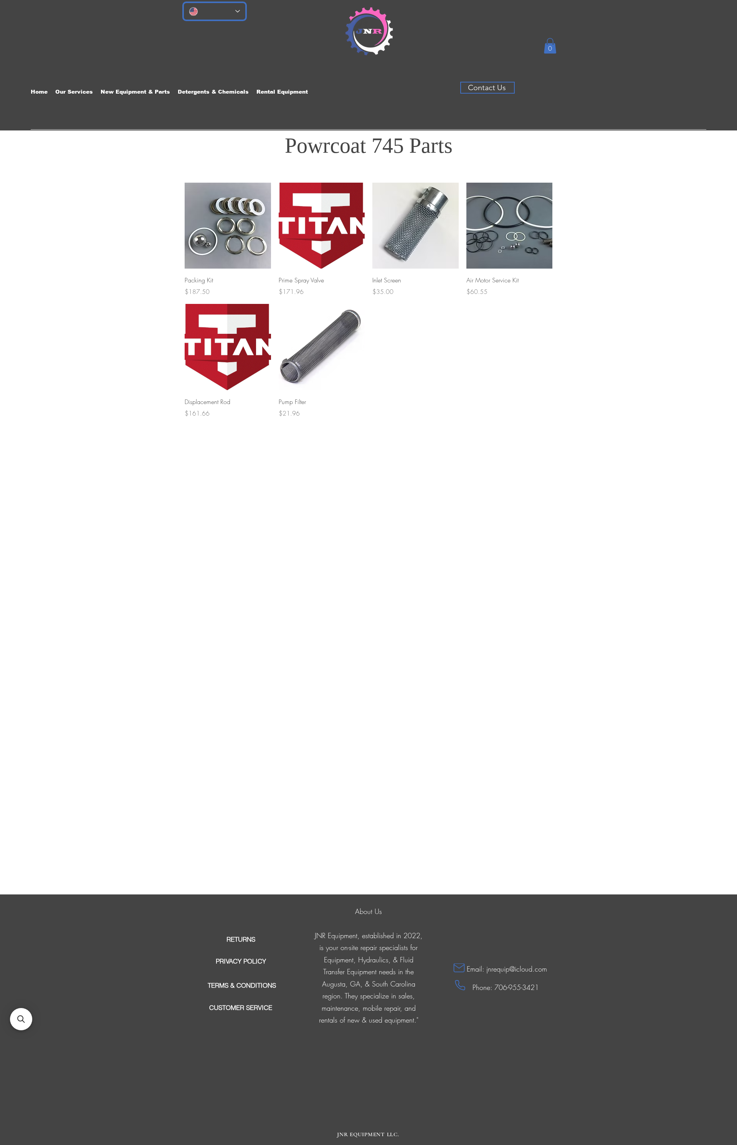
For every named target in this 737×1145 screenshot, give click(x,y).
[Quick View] (228, 226)
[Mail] (459, 968)
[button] (550, 46)
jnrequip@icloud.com (516, 968)
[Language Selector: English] (214, 11)
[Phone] (460, 985)
